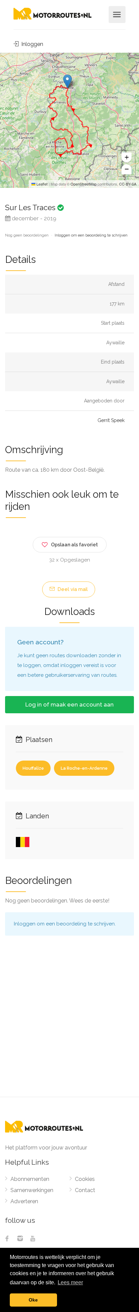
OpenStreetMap (83, 184)
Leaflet (41, 184)
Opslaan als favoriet (74, 544)
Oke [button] (33, 1300)
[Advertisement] (69, 1023)
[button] (67, 81)
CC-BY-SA (127, 184)
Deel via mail (72, 589)
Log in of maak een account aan (69, 704)
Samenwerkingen (31, 1190)
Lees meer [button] (70, 1282)
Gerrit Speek (111, 420)
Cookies (85, 1179)
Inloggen (31, 44)
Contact (85, 1190)
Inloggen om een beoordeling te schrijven (91, 235)
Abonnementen (29, 1179)
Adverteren (24, 1201)
